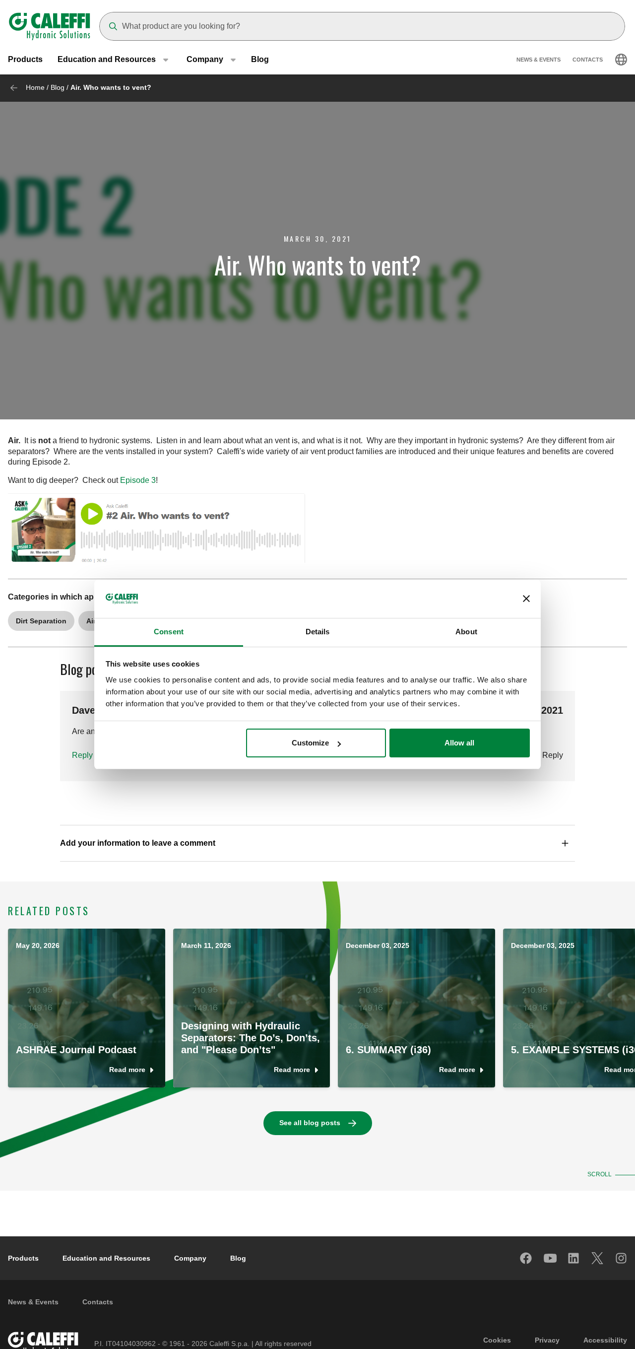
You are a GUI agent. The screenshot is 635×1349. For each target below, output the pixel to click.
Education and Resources (106, 1258)
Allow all (459, 743)
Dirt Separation (41, 621)
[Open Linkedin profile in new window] (574, 1258)
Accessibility (605, 1340)
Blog (260, 59)
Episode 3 (138, 480)
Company (190, 1258)
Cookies (497, 1340)
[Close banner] (526, 599)
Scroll (599, 1174)
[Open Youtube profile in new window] (550, 1258)
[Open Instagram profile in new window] (621, 1258)
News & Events (538, 60)
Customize (310, 743)
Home (35, 87)
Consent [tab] (169, 631)
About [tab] (466, 631)
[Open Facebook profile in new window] (526, 1258)
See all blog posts (309, 1123)
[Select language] (621, 59)
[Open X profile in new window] (597, 1258)
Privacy (547, 1340)
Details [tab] (318, 631)
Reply (82, 755)
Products (25, 59)
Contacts (587, 60)
